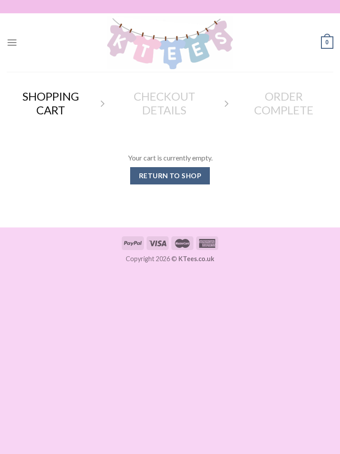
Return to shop (170, 176)
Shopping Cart (50, 103)
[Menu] (12, 42)
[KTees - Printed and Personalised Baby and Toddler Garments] (170, 42)
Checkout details (164, 103)
